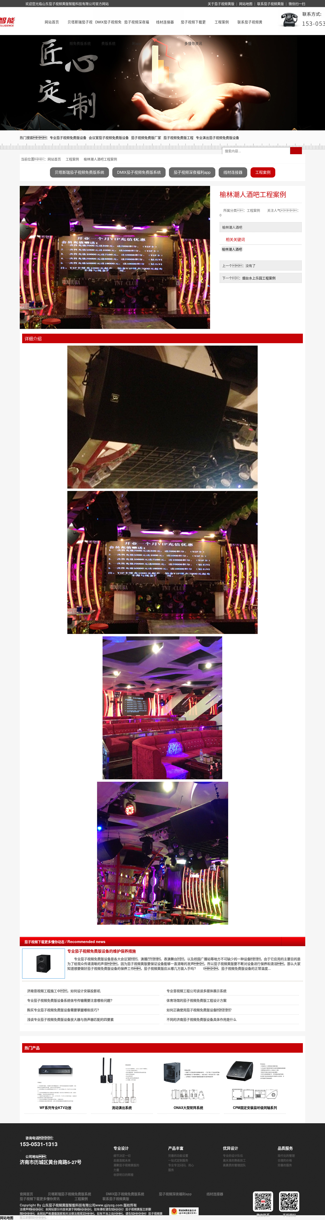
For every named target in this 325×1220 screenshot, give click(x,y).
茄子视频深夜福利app (136, 26)
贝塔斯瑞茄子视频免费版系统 (80, 26)
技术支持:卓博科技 (60, 1217)
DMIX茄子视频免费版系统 (108, 26)
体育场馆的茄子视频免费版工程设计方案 (197, 1000)
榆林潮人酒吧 (232, 249)
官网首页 (26, 1193)
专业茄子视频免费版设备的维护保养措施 (101, 951)
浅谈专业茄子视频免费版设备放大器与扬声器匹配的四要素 (70, 1019)
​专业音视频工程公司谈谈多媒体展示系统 (197, 990)
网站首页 (52, 21)
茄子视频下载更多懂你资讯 (193, 26)
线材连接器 (165, 21)
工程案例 (222, 21)
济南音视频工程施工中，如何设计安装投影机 (63, 990)
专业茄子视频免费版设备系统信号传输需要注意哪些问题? (70, 1000)
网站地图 (245, 3)
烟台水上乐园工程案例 (259, 278)
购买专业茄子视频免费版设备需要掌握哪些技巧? (63, 1009)
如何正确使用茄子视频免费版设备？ (200, 1009)
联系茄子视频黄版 (270, 3)
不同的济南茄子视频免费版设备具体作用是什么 (201, 1019)
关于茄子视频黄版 (221, 3)
